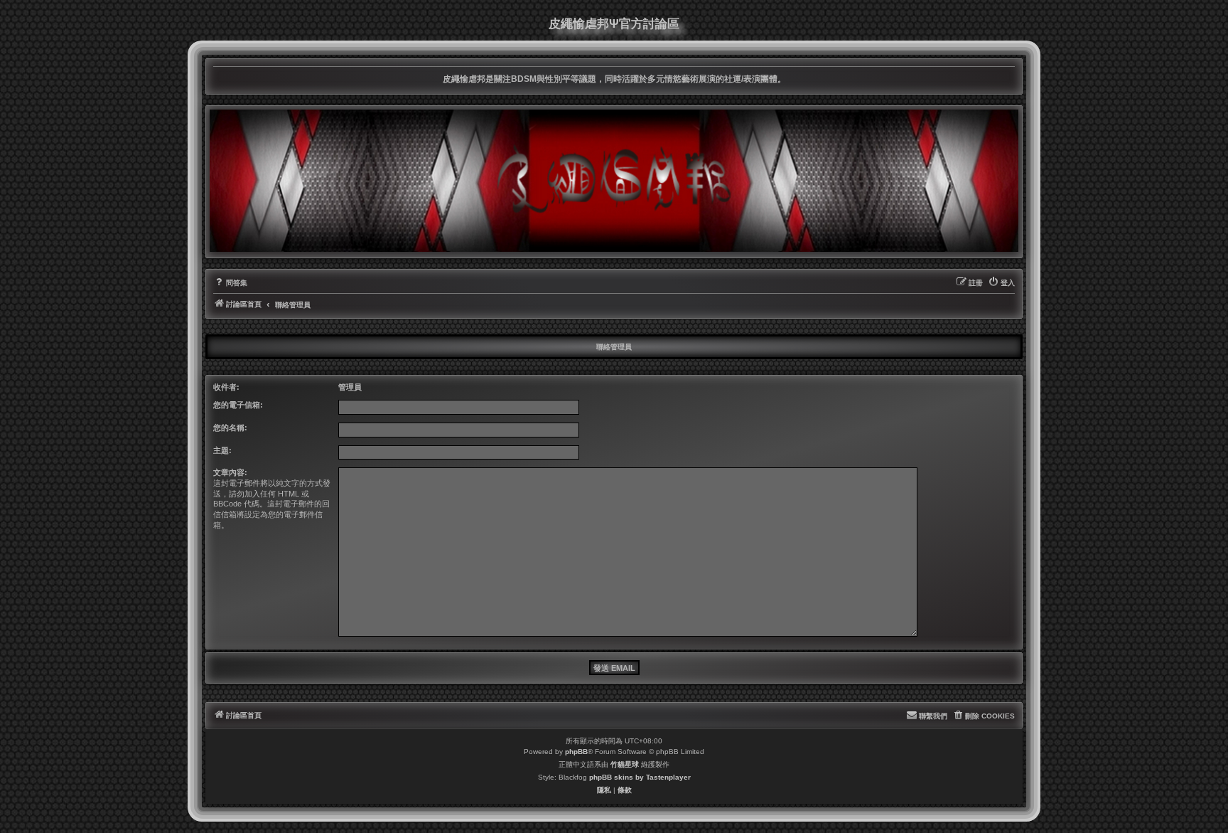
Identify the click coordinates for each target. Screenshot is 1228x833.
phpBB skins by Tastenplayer (640, 777)
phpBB (576, 751)
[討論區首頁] (614, 181)
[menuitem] (230, 283)
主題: (222, 450)
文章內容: (230, 472)
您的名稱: (230, 427)
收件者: (226, 387)
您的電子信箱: (238, 404)
